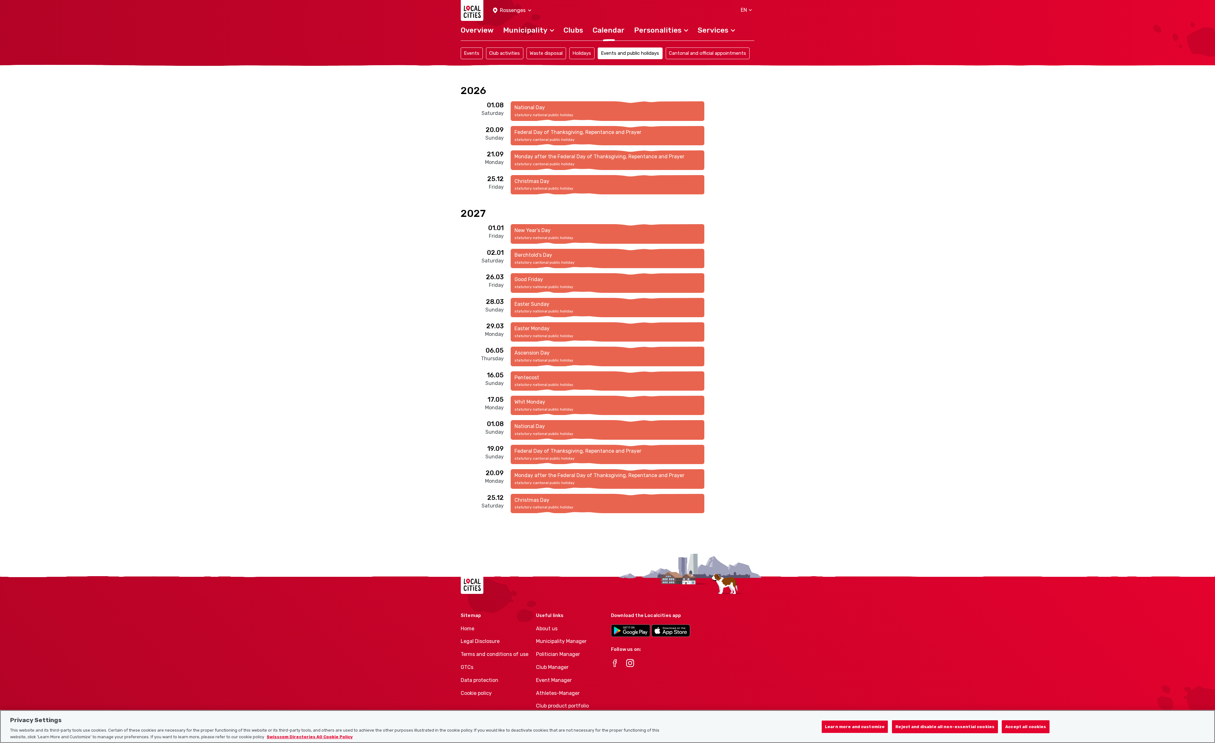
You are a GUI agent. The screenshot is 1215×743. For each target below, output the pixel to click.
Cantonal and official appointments (707, 53)
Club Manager (552, 667)
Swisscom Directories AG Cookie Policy (310, 736)
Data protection (479, 680)
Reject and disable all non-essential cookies (944, 726)
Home (467, 629)
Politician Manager (558, 654)
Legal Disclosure (480, 641)
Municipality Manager (561, 641)
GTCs (467, 667)
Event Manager (554, 680)
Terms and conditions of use (494, 654)
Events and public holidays (630, 53)
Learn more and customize (855, 726)
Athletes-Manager (558, 693)
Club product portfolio (562, 706)
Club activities (504, 53)
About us (547, 629)
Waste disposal (546, 53)
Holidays (581, 53)
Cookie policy (476, 693)
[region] (607, 726)
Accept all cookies (1025, 726)
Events (471, 53)
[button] (512, 10)
